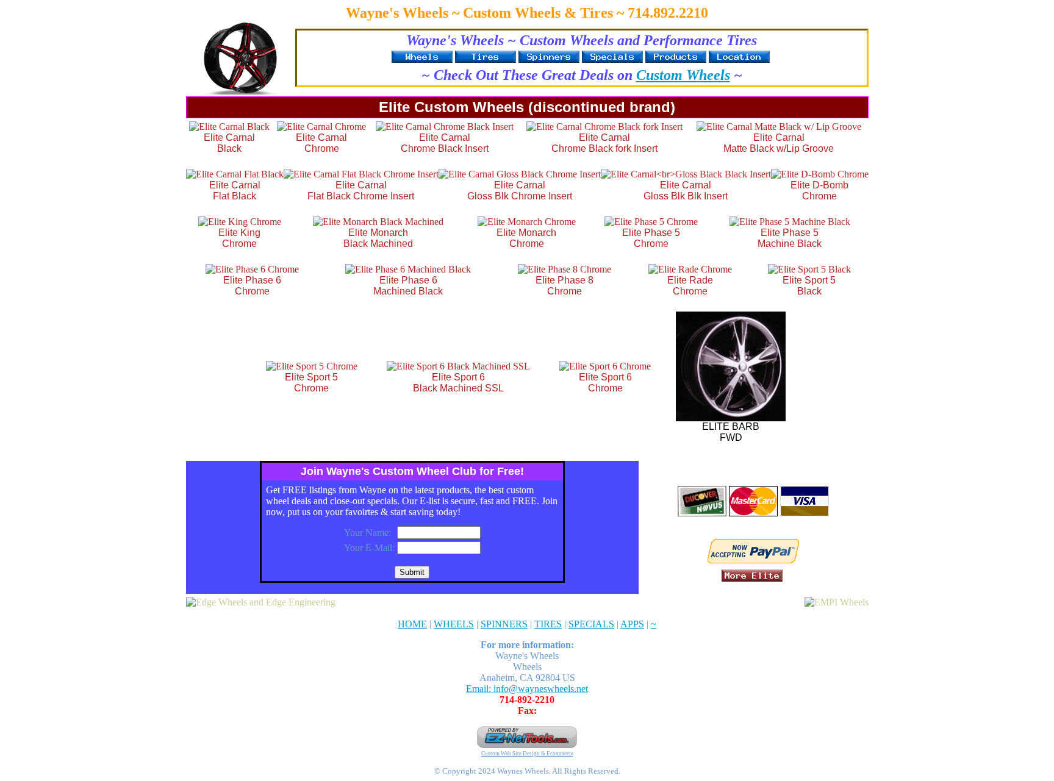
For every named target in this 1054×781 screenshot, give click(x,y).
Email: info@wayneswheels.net (527, 688)
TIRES (548, 624)
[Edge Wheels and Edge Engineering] (260, 602)
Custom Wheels (683, 75)
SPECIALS (591, 624)
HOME (412, 624)
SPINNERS (504, 624)
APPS (632, 624)
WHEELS (454, 624)
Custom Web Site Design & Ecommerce (527, 754)
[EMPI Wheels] (837, 602)
